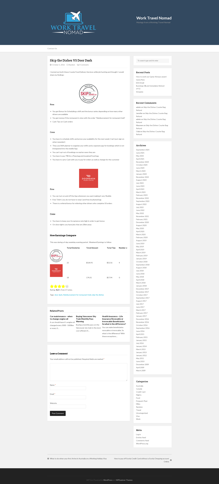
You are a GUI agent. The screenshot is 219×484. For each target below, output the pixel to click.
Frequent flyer (142, 401)
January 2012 (141, 355)
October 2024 (141, 165)
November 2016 (142, 322)
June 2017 (140, 307)
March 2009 (140, 370)
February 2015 (142, 337)
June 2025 (140, 153)
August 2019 (141, 240)
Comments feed (142, 440)
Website (53, 403)
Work (138, 419)
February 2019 (142, 255)
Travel (138, 410)
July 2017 (140, 304)
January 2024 (141, 174)
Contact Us (52, 48)
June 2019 (140, 243)
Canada (139, 389)
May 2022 (140, 213)
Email (52, 394)
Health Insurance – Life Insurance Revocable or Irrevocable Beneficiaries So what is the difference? (114, 320)
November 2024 (142, 162)
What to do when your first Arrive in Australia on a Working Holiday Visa (78, 458)
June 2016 (140, 331)
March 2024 (140, 171)
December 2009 (142, 364)
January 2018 (141, 286)
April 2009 (140, 367)
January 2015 (141, 340)
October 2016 (141, 325)
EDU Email (140, 83)
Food (138, 398)
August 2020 (141, 225)
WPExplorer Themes (124, 480)
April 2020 (140, 231)
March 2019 (140, 252)
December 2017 (142, 289)
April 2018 (140, 280)
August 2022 (141, 204)
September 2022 (142, 201)
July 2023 (140, 183)
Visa (138, 416)
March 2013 (140, 349)
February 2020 (142, 237)
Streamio (139, 92)
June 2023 (140, 186)
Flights (138, 395)
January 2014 (141, 346)
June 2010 (140, 361)
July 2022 (140, 207)
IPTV (138, 89)
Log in (138, 434)
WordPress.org (142, 443)
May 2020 (140, 228)
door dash (58, 295)
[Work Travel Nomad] (109, 22)
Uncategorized (142, 413)
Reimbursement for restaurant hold (77, 295)
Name (53, 385)
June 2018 (140, 274)
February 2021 (142, 219)
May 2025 (140, 156)
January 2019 (141, 258)
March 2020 (140, 234)
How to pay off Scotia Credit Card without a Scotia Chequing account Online (141, 460)
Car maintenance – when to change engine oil (61, 317)
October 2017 (141, 295)
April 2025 (140, 159)
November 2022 (142, 198)
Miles (138, 404)
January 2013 (141, 352)
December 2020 (142, 222)
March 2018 (140, 283)
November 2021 (142, 216)
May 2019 (140, 246)
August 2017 (141, 301)
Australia (139, 386)
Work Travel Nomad (154, 18)
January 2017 (141, 316)
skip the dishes (98, 295)
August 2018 (141, 268)
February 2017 (142, 313)
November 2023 (142, 177)
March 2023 (140, 192)
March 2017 (140, 310)
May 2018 (140, 277)
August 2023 (141, 180)
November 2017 (142, 292)
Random (72, 65)
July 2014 (140, 343)
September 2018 (142, 265)
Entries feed (141, 437)
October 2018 (141, 262)
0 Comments (84, 65)
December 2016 (142, 319)
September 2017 (142, 298)
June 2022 (140, 210)
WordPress (107, 480)
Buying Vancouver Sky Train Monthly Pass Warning (86, 319)
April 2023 (140, 189)
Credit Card (140, 392)
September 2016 (142, 328)
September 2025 (142, 150)
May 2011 (140, 358)
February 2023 (142, 195)
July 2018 (140, 271)
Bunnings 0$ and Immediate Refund (150, 86)
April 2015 (140, 334)
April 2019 (140, 249)
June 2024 (140, 168)
